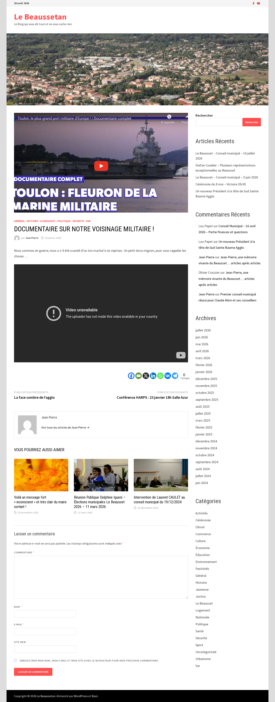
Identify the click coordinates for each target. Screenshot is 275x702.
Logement (202, 610)
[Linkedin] (153, 372)
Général (19, 221)
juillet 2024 (203, 476)
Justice (200, 596)
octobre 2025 (204, 392)
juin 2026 (201, 337)
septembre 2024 (206, 462)
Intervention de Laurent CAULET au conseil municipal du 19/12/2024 (159, 499)
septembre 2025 (206, 399)
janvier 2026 (203, 372)
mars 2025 (202, 420)
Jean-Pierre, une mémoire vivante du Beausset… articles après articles (226, 278)
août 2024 (202, 469)
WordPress (81, 696)
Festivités (202, 568)
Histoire (32, 221)
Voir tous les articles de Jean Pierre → (65, 427)
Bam (95, 696)
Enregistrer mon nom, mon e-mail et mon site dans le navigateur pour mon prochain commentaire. (89, 660)
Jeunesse (202, 589)
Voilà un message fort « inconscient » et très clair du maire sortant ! (40, 502)
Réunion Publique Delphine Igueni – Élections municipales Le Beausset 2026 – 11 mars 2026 (100, 502)
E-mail (19, 624)
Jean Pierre (31, 238)
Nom (18, 606)
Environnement (206, 562)
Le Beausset (47, 221)
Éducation (202, 555)
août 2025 (202, 406)
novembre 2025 (206, 386)
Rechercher (204, 115)
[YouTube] (258, 3)
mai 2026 (201, 344)
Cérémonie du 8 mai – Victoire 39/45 (220, 184)
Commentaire (24, 552)
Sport (199, 645)
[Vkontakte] (167, 372)
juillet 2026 (203, 330)
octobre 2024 (204, 455)
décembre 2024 (206, 441)
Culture (200, 541)
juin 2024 (201, 483)
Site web (20, 642)
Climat (200, 527)
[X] (146, 372)
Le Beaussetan (40, 16)
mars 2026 (202, 358)
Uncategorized (205, 652)
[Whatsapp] (160, 372)
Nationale (202, 617)
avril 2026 (202, 351)
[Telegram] (175, 372)
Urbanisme (203, 659)
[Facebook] (254, 3)
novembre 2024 (206, 448)
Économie (202, 548)
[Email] (138, 372)
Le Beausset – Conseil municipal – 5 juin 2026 (226, 177)
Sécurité (78, 221)
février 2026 (203, 365)
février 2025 (203, 427)
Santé (199, 631)
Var (88, 221)
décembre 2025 (206, 379)
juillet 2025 (203, 413)
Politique (63, 221)
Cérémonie (203, 520)
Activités (201, 513)
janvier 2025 (203, 434)
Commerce (203, 534)
